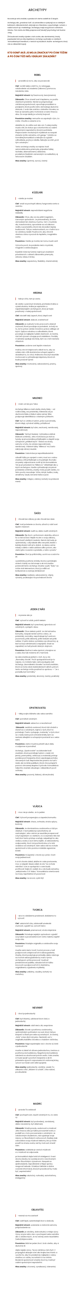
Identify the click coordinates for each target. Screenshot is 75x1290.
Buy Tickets (37, 166)
